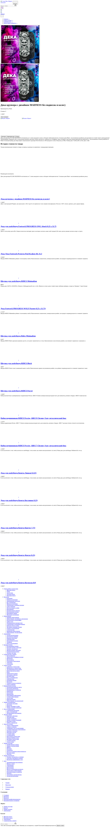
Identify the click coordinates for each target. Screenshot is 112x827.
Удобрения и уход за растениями (15, 728)
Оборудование (7, 616)
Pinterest (7, 789)
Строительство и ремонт (10, 654)
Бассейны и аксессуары (13, 739)
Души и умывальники (12, 725)
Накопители (10, 691)
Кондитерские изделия (13, 612)
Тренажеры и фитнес (12, 675)
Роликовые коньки (11, 680)
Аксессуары (10, 593)
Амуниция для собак (12, 703)
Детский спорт (10, 717)
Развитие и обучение (12, 716)
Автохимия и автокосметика (14, 774)
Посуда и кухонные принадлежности (16, 751)
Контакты (6, 796)
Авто (5, 761)
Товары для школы (11, 718)
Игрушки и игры (11, 721)
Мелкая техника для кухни (14, 650)
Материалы (10, 658)
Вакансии (6, 798)
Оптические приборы (12, 636)
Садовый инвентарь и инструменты (16, 729)
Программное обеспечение (14, 695)
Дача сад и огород (8, 724)
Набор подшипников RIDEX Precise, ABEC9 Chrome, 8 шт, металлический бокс (33, 418)
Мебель (9, 747)
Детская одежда (11, 594)
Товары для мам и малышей (14, 720)
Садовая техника (11, 740)
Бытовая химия (11, 752)
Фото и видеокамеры (12, 643)
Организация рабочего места (14, 687)
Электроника (7, 634)
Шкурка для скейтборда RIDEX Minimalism (19, 281)
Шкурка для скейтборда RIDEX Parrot (17, 391)
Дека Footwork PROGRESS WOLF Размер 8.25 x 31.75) (23, 309)
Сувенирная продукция (13, 710)
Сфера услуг (10, 621)
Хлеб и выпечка (11, 606)
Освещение (10, 750)
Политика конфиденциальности (12, 799)
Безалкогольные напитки (13, 610)
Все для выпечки (11, 602)
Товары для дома (8, 743)
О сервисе (6, 795)
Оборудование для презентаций (15, 701)
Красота (6, 808)
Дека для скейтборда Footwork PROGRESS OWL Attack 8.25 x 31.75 (28, 226)
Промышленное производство (14, 623)
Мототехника (10, 768)
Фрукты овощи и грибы (13, 608)
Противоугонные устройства (14, 772)
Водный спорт (10, 676)
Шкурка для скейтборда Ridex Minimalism (18, 336)
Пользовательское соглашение (11, 800)
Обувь (8, 591)
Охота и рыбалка (11, 684)
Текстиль (9, 754)
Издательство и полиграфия (14, 620)
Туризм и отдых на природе (14, 683)
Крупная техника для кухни (14, 647)
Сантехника (10, 664)
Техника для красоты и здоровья (15, 757)
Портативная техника (12, 640)
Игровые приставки (12, 638)
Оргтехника (10, 692)
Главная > (7, 19)
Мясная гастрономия (12, 603)
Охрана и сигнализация (13, 628)
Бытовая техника (8, 644)
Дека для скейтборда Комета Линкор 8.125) (18, 473)
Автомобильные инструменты (15, 762)
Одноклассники (9, 787)
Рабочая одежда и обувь (13, 625)
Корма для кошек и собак (13, 706)
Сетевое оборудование (12, 696)
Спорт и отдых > (8, 20)
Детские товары (8, 714)
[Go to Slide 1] (20, 44)
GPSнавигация (10, 639)
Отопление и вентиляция (13, 661)
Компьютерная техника (10, 685)
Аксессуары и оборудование (14, 770)
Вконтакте (8, 785)
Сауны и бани (10, 742)
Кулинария (9, 598)
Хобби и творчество (12, 722)
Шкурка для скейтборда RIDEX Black (16, 363)
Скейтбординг (10, 679)
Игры (8, 672)
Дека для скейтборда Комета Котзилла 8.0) (18, 583)
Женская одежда (11, 590)
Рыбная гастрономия (12, 599)
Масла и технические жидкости (15, 769)
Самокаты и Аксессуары (13, 666)
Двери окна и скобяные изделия (15, 657)
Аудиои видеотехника (12, 635)
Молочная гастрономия (13, 614)
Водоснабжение (11, 655)
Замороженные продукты (13, 601)
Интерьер (9, 748)
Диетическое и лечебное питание (15, 605)
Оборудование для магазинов (14, 632)
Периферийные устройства (14, 690)
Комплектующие (11, 699)
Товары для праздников (13, 746)
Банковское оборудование (13, 631)
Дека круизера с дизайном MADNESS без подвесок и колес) (25, 199)
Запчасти (9, 773)
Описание (3, 136)
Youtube (7, 782)
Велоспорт (9, 681)
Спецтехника (10, 766)
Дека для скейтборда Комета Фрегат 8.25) (18, 555)
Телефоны (9, 642)
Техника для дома (11, 653)
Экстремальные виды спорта (14, 669)
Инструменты (10, 660)
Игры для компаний (12, 711)
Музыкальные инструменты (14, 713)
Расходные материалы (12, 688)
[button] (56, 83)
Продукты (6, 597)
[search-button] (2, 8)
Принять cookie (60, 825)
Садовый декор (11, 733)
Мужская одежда (11, 595)
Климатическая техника (13, 651)
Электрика (9, 662)
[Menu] (2, 16)
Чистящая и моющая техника (14, 627)
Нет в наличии (4, 117)
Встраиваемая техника (12, 646)
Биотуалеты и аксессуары (13, 736)
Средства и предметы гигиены (15, 758)
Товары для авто (8, 809)
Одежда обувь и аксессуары (11, 588)
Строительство (10, 629)
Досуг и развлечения (9, 709)
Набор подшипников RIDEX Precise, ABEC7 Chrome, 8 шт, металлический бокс (33, 446)
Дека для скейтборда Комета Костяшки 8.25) (19, 500)
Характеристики (10, 136)
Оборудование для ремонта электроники (17, 618)
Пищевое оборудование (13, 617)
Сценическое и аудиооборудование (16, 624)
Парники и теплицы (12, 731)
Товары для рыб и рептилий (14, 707)
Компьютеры (10, 694)
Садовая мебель (11, 735)
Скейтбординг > (8, 21)
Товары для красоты (9, 755)
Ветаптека (9, 705)
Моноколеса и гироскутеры (14, 668)
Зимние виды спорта (12, 673)
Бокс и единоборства (12, 677)
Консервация (10, 609)
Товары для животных (9, 702)
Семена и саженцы (12, 726)
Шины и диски (11, 763)
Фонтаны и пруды (11, 732)
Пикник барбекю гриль (13, 737)
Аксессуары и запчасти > (11, 23)
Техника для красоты (12, 649)
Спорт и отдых (7, 665)
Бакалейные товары (12, 613)
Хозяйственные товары (13, 744)
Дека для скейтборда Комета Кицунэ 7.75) (18, 528)
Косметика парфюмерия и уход (15, 759)
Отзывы (17, 136)
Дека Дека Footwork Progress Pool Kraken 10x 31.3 (21, 254)
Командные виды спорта (13, 670)
